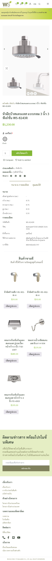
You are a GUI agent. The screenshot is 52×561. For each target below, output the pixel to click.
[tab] (20, 184)
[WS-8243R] (26, 49)
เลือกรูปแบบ (11, 306)
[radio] (5, 139)
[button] (4, 49)
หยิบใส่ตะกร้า (22, 153)
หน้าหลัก (6, 103)
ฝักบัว (12, 103)
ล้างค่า (5, 143)
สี (3, 133)
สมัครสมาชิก (26, 468)
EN (35, 4)
